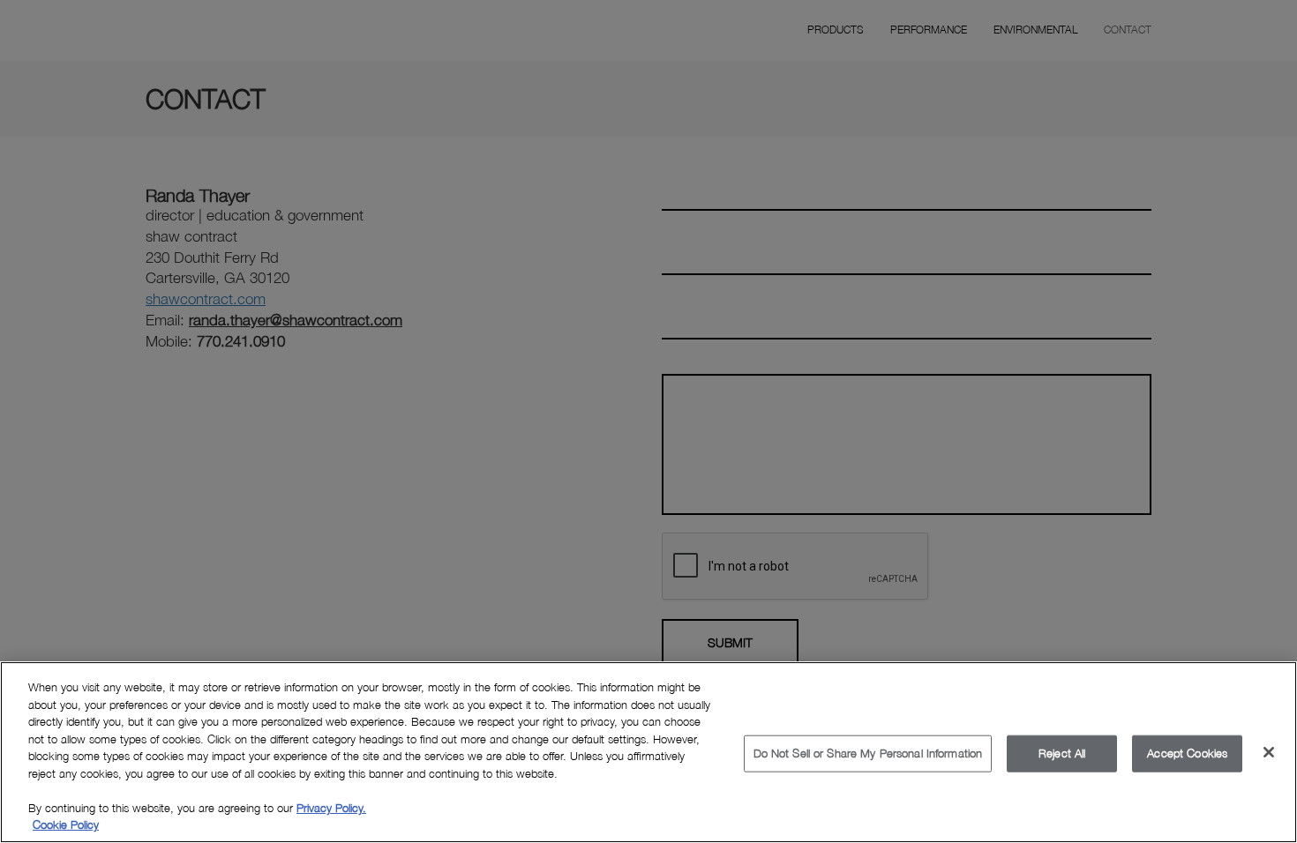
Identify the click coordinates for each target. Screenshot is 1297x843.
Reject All (1061, 753)
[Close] (1268, 752)
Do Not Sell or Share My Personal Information (868, 753)
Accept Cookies (1187, 753)
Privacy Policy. (331, 808)
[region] (648, 752)
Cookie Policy (66, 824)
